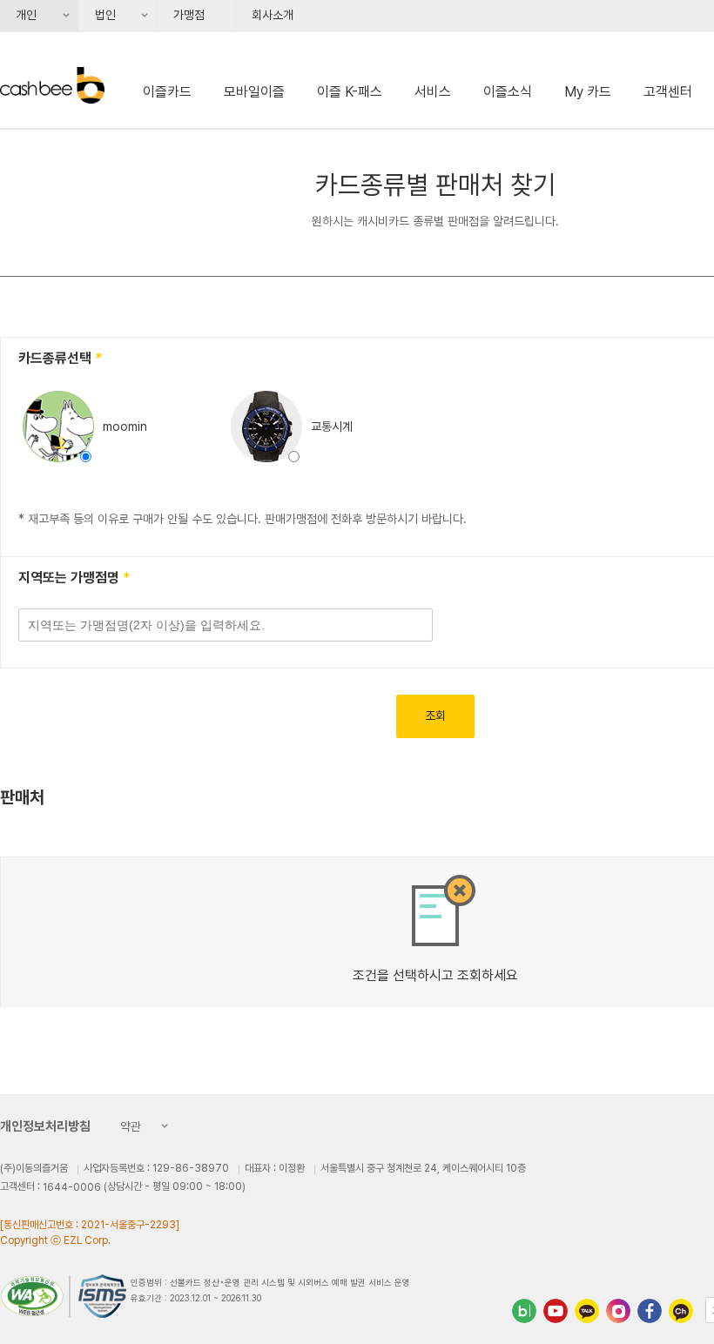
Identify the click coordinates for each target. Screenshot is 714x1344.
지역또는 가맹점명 (70, 577)
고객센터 (667, 92)
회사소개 (272, 15)
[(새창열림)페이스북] (649, 1311)
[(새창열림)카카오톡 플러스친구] (587, 1311)
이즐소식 (507, 92)
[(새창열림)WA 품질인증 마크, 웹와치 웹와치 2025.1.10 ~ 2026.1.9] (35, 1296)
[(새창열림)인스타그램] (618, 1311)
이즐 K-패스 (349, 92)
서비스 (432, 92)
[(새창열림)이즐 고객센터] (681, 1311)
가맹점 (189, 15)
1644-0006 (72, 1187)
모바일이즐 (254, 92)
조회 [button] (435, 715)
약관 (126, 1128)
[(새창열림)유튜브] (555, 1311)
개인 (20, 20)
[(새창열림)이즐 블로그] (524, 1311)
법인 (99, 20)
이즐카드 (167, 92)
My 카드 (587, 92)
